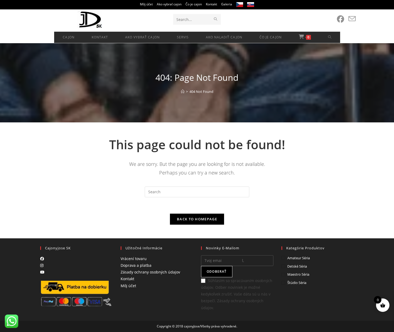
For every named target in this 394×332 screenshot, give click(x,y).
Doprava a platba (136, 265)
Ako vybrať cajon (169, 4)
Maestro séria (298, 274)
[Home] (182, 91)
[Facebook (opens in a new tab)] (340, 19)
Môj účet (146, 4)
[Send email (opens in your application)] (352, 19)
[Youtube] (42, 272)
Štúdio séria (296, 282)
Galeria (226, 4)
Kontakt (211, 4)
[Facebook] (42, 258)
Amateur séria (298, 258)
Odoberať (217, 271)
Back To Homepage (197, 219)
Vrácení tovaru (134, 258)
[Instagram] (41, 265)
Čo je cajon (193, 4)
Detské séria (297, 266)
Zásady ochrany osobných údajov (150, 272)
